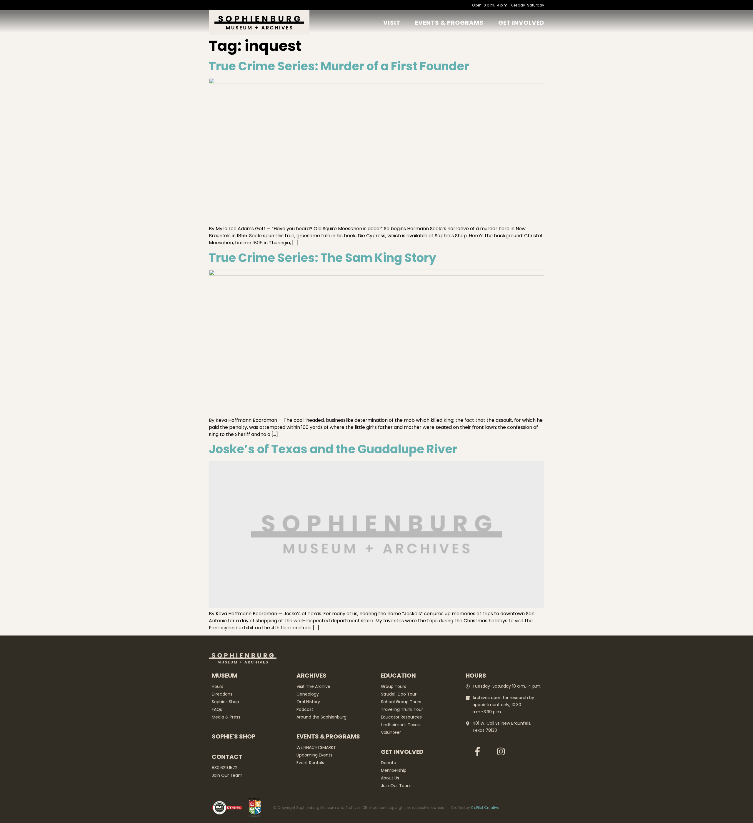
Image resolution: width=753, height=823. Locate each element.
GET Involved (521, 23)
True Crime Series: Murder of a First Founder (339, 66)
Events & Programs (449, 23)
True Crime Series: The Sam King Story (322, 258)
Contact (227, 757)
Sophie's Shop (233, 736)
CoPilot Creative (485, 807)
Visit (391, 23)
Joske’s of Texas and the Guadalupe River (333, 449)
